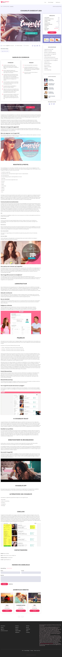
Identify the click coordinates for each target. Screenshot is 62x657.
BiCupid (27, 627)
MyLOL (27, 630)
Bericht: (2, 575)
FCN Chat (27, 625)
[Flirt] (52, 40)
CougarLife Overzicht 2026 (48, 49)
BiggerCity (2, 629)
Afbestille (11, 584)
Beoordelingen (50, 2)
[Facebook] (32, 46)
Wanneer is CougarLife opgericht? (50, 52)
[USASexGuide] (46, 88)
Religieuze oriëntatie (47, 66)
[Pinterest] (39, 46)
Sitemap (31, 650)
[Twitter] (37, 46)
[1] (7, 568)
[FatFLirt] (46, 96)
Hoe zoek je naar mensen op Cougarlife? (51, 58)
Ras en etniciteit (47, 65)
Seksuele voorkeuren (47, 63)
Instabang (28, 632)
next (22, 616)
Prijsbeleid (46, 68)
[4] (10, 568)
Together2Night (18, 630)
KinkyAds (16, 629)
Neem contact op (37, 650)
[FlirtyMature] (46, 92)
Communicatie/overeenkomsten (49, 57)
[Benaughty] (57, 40)
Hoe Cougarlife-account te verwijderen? (51, 60)
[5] (11, 568)
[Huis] (6, 2)
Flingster (2, 627)
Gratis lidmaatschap (47, 69)
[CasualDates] (46, 80)
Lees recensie (7, 608)
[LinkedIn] (35, 46)
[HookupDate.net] (46, 84)
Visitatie (52, 32)
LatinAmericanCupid (4, 630)
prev (19, 616)
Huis (45, 2)
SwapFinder (28, 629)
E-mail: (22, 570)
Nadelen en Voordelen (48, 50)
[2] (8, 568)
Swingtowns (17, 632)
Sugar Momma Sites (4, 51)
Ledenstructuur (47, 61)
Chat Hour (17, 625)
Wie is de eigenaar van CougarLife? (50, 54)
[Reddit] (49, 104)
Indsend (4, 584)
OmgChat (16, 627)
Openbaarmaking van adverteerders (46, 643)
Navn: (2, 570)
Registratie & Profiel (47, 55)
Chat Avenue (3, 625)
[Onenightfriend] (46, 40)
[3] (9, 568)
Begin (30, 107)
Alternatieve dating (4, 48)
